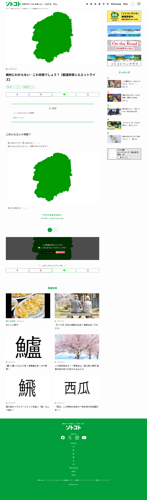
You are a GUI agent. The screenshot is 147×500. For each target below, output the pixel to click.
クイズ (17, 87)
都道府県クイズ (28, 87)
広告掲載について (67, 480)
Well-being (116, 4)
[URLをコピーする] (88, 94)
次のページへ (18, 117)
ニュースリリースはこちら (54, 480)
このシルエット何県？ (26, 113)
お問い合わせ (41, 480)
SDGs (125, 4)
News (73, 475)
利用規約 (77, 480)
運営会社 (98, 480)
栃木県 (9, 87)
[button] (17, 94)
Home (7, 8)
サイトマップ (106, 480)
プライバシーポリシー (87, 480)
